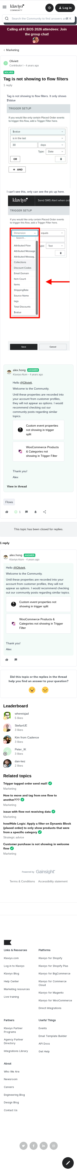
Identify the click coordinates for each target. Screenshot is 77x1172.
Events (43, 1028)
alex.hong (19, 370)
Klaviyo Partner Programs (13, 1030)
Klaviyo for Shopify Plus (53, 965)
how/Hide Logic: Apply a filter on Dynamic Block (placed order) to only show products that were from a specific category (37, 828)
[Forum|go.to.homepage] (17, 8)
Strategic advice (13, 837)
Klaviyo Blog (11, 973)
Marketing (12, 50)
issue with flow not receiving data (27, 811)
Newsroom (10, 1079)
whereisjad (22, 713)
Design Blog (11, 1102)
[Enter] (6, 18)
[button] (4, 8)
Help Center (11, 981)
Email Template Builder (53, 1036)
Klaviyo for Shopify (50, 958)
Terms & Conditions (22, 881)
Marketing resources (17, 989)
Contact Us (10, 1110)
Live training (11, 996)
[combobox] (38, 18)
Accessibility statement (53, 881)
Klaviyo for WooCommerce (55, 1000)
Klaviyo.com (11, 958)
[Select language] (49, 8)
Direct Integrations (50, 1008)
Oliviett (13, 61)
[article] (38, 608)
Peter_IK (20, 749)
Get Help (44, 1051)
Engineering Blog (14, 1094)
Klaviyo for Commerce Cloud (53, 983)
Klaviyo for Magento (51, 992)
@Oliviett (26, 382)
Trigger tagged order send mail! (25, 783)
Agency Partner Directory (13, 1041)
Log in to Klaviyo (14, 965)
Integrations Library (16, 1051)
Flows (9, 502)
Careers (9, 1087)
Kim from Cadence (27, 737)
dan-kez (20, 761)
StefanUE (21, 725)
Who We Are (12, 1071)
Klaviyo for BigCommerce (54, 973)
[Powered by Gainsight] (38, 873)
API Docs (44, 1043)
